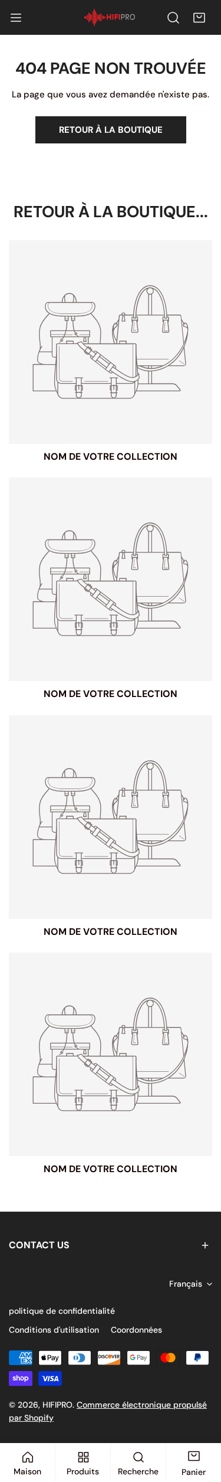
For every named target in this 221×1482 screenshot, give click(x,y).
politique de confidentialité (62, 1311)
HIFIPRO (57, 1404)
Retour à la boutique (111, 130)
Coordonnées (136, 1329)
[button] (199, 18)
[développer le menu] (16, 18)
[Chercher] (173, 18)
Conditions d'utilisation (54, 1329)
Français (185, 1283)
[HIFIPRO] (109, 17)
